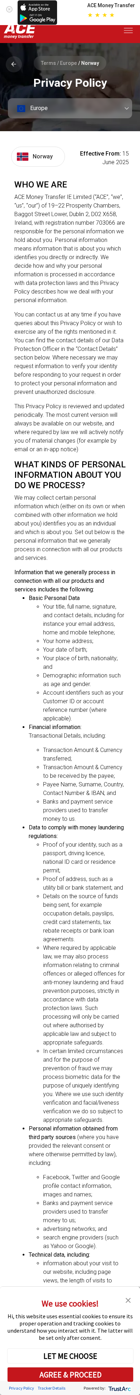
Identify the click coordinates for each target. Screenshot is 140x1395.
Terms (48, 63)
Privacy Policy (21, 1388)
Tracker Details (51, 1388)
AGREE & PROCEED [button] (70, 1375)
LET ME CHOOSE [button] (70, 1356)
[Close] (9, 8)
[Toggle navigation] (130, 30)
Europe (68, 63)
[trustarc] (119, 1388)
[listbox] (70, 108)
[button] (128, 1299)
